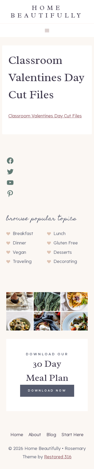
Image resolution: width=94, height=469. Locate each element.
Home (16, 434)
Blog (51, 434)
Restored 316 (58, 456)
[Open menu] (47, 30)
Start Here (72, 434)
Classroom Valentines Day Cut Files (45, 115)
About (34, 434)
